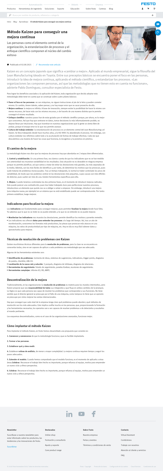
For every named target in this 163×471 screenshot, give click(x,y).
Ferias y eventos (90, 440)
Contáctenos (126, 440)
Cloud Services (135, 466)
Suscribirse (12, 446)
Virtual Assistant (128, 434)
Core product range (53, 450)
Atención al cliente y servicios (133, 450)
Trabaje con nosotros (130, 445)
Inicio (9, 21)
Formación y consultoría (55, 440)
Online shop (50, 434)
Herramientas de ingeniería (30, 8)
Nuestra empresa (90, 434)
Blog (15, 21)
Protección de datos (100, 466)
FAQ (122, 455)
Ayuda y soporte (52, 445)
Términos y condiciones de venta (97, 445)
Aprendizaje (23, 21)
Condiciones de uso (150, 466)
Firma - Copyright (85, 466)
